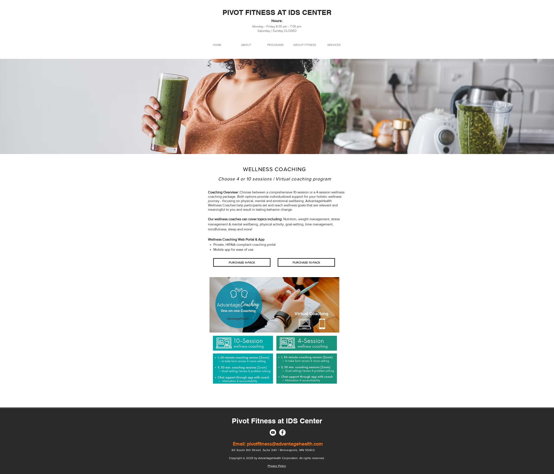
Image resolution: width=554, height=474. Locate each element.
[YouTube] (273, 432)
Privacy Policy (277, 466)
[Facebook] (282, 432)
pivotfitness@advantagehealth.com (285, 443)
